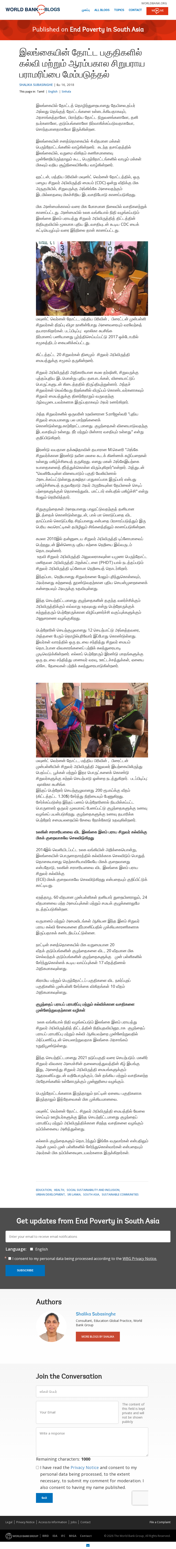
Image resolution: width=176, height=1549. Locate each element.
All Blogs (102, 10)
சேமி (44, 1497)
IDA (54, 1536)
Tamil (40, 91)
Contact (135, 10)
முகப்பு (86, 10)
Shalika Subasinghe (36, 84)
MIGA (72, 1536)
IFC (63, 1536)
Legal (9, 1522)
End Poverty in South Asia (107, 30)
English (53, 91)
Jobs (74, 1522)
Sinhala (66, 91)
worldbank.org (154, 3)
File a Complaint (160, 1522)
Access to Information (52, 1522)
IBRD (45, 1536)
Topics (119, 10)
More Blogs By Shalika (98, 1337)
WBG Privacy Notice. (140, 1258)
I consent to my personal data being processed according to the (84, 1258)
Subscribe (25, 1270)
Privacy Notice (85, 1467)
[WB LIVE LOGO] (157, 11)
